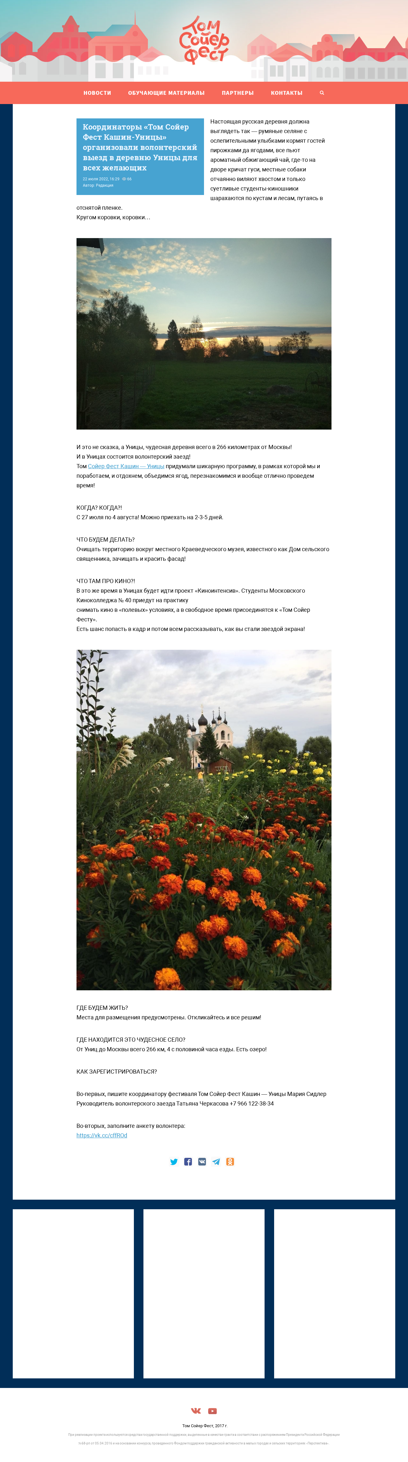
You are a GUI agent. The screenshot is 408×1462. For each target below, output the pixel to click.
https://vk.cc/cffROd (101, 1135)
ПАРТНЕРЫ (238, 92)
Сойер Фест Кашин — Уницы (126, 466)
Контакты (287, 92)
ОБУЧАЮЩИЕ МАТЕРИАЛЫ (166, 92)
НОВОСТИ (97, 92)
